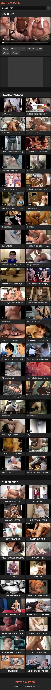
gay (6, 48)
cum (23, 48)
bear (14, 48)
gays (7, 53)
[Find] (48, 8)
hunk (32, 48)
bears (16, 53)
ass (40, 48)
